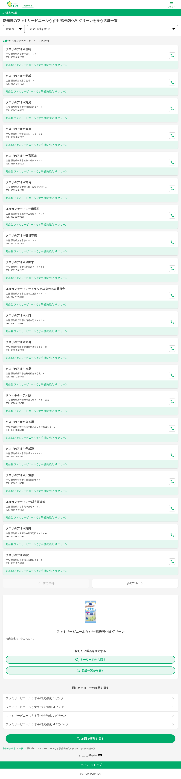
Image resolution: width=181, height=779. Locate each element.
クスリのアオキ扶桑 (18, 368)
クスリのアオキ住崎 (18, 49)
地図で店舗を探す (92, 738)
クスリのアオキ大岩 (18, 342)
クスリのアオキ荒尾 (18, 102)
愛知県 (10, 28)
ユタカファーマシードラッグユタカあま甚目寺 (35, 288)
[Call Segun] (172, 55)
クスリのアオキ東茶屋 (20, 421)
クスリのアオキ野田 (18, 528)
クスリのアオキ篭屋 (18, 128)
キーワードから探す (93, 659)
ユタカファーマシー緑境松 (23, 208)
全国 (21, 748)
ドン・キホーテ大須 (18, 395)
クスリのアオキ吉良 (18, 182)
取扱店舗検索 (9, 748)
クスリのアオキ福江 (18, 555)
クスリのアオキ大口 (18, 315)
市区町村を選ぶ (40, 28)
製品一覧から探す (93, 670)
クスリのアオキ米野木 (20, 262)
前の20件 (48, 583)
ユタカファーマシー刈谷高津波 (25, 501)
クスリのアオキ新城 (18, 75)
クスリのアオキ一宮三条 (21, 155)
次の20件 (132, 583)
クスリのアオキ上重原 (20, 475)
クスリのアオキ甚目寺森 (21, 235)
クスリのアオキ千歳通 (20, 448)
